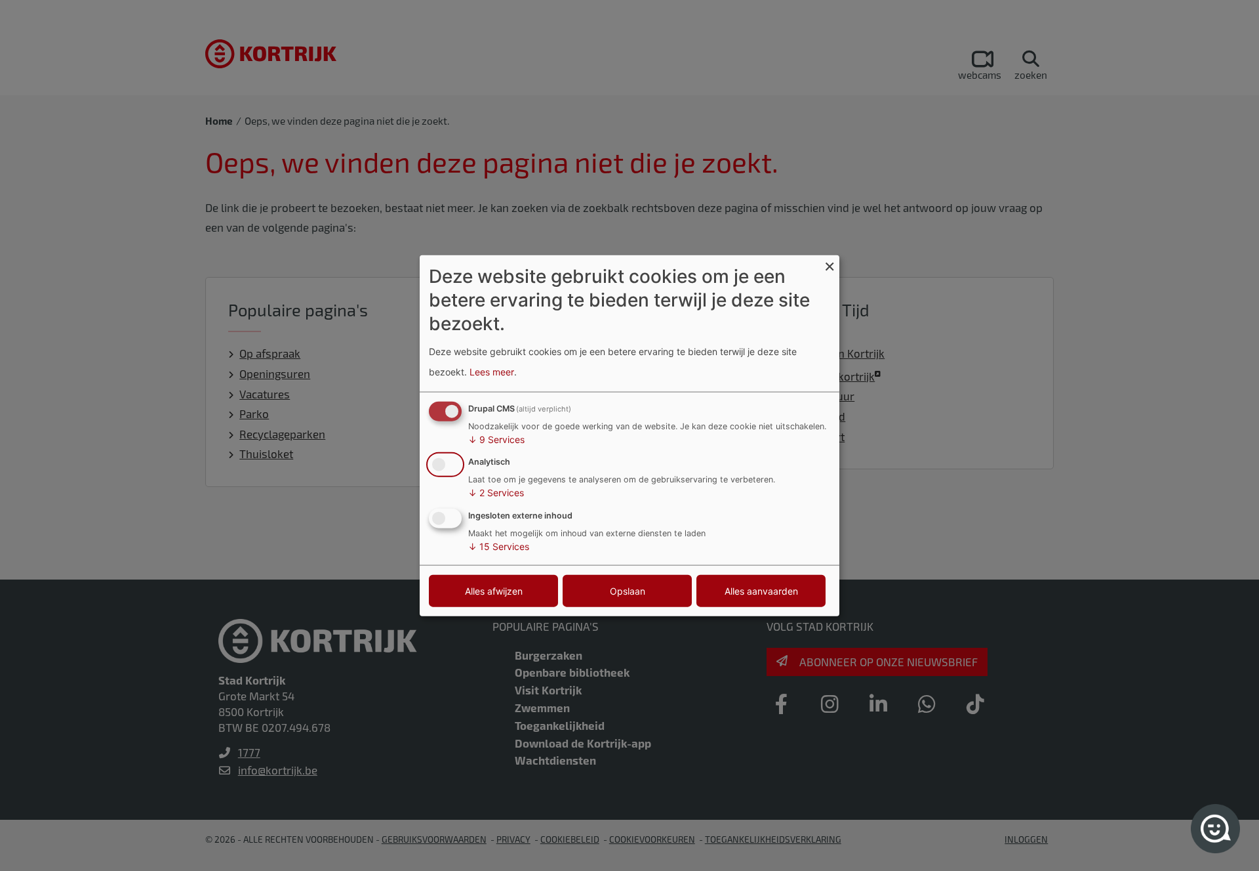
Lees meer (492, 371)
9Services (496, 438)
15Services (498, 546)
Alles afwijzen (494, 591)
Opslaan (627, 591)
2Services (496, 492)
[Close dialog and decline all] (829, 263)
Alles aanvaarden (761, 591)
